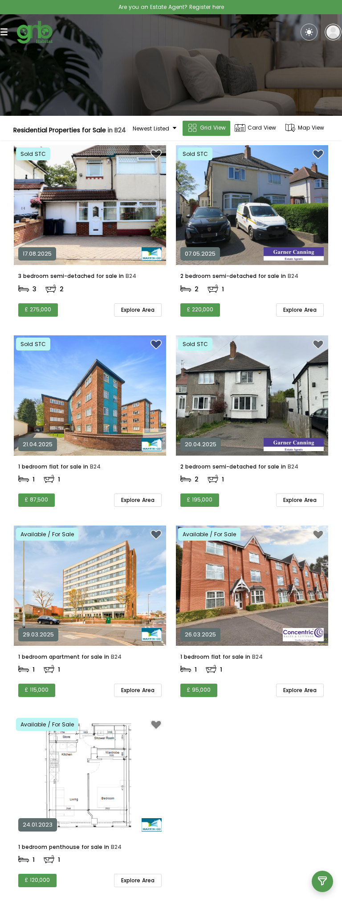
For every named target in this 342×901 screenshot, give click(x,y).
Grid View (213, 127)
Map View (311, 127)
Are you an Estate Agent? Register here (171, 7)
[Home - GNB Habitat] (35, 32)
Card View (262, 127)
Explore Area (138, 310)
